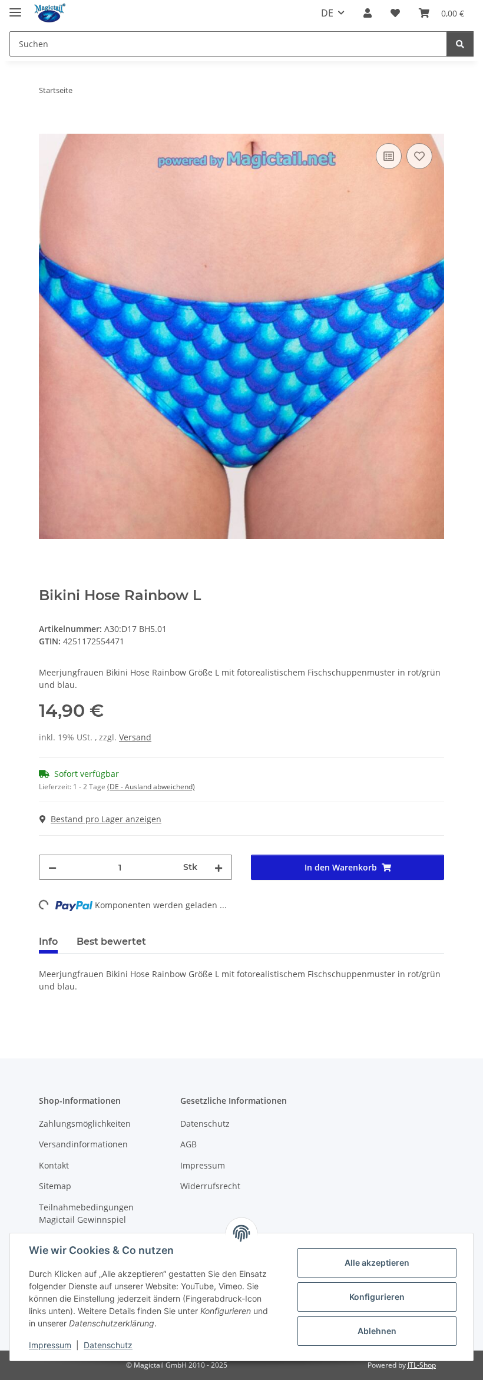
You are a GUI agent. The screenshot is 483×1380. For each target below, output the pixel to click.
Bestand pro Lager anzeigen (106, 819)
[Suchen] (460, 44)
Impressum (50, 1345)
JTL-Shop (422, 1365)
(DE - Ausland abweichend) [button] (151, 787)
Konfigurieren (377, 1297)
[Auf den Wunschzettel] (419, 156)
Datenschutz (108, 1345)
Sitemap (55, 1186)
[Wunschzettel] (395, 13)
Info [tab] (48, 941)
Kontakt (54, 1165)
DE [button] (327, 12)
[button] (367, 13)
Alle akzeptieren (377, 1262)
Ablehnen (377, 1331)
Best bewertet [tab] (111, 941)
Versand (135, 737)
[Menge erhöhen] (218, 867)
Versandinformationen (83, 1144)
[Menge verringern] (52, 867)
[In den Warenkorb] (48, 127)
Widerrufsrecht (210, 1186)
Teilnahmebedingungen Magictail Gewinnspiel (86, 1213)
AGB (188, 1144)
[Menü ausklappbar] (15, 7)
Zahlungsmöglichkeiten (85, 1123)
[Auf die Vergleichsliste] (389, 156)
